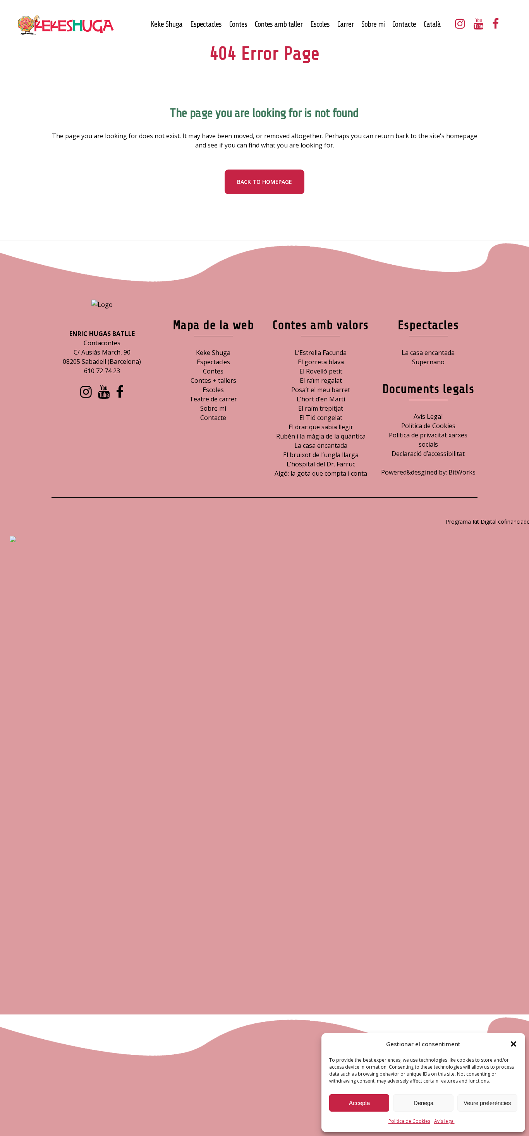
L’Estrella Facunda (321, 352)
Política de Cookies (409, 1121)
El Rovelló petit (320, 371)
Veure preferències (487, 1103)
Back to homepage (264, 181)
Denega (423, 1103)
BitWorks (462, 472)
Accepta (359, 1103)
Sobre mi (213, 408)
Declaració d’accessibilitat (428, 453)
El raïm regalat (321, 380)
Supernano (428, 362)
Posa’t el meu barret (320, 390)
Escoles (213, 390)
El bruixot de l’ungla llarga (321, 455)
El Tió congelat (320, 417)
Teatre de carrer (213, 399)
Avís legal (444, 1121)
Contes (213, 371)
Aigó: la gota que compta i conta (321, 473)
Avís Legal (428, 416)
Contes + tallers (213, 380)
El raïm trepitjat (320, 408)
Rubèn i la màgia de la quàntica (321, 436)
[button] (513, 1044)
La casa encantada (320, 445)
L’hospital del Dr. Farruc (321, 464)
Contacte (213, 417)
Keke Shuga (213, 352)
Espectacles (213, 362)
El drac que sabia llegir (321, 427)
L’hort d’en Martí (321, 399)
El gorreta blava (321, 362)
